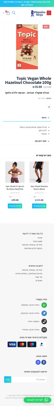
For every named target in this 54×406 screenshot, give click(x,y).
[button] (49, 13)
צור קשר (38, 277)
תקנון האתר (37, 241)
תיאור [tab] (43, 117)
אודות (40, 238)
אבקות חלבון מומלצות (33, 248)
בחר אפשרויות (38, 206)
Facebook (49, 107)
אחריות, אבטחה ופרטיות (32, 245)
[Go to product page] (39, 172)
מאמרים (39, 280)
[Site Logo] (38, 13)
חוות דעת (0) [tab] (40, 141)
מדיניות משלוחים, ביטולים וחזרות (29, 273)
